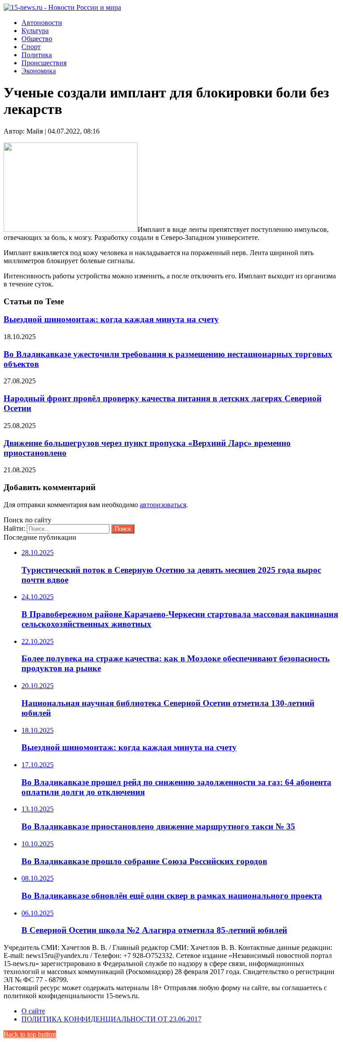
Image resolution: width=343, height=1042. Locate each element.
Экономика (38, 71)
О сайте (33, 1011)
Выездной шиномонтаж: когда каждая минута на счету (111, 319)
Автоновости (41, 22)
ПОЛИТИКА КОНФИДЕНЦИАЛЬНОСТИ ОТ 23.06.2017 (111, 1019)
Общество (36, 38)
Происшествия (44, 63)
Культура (35, 30)
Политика (36, 55)
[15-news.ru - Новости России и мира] (62, 7)
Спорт (31, 46)
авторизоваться (163, 504)
